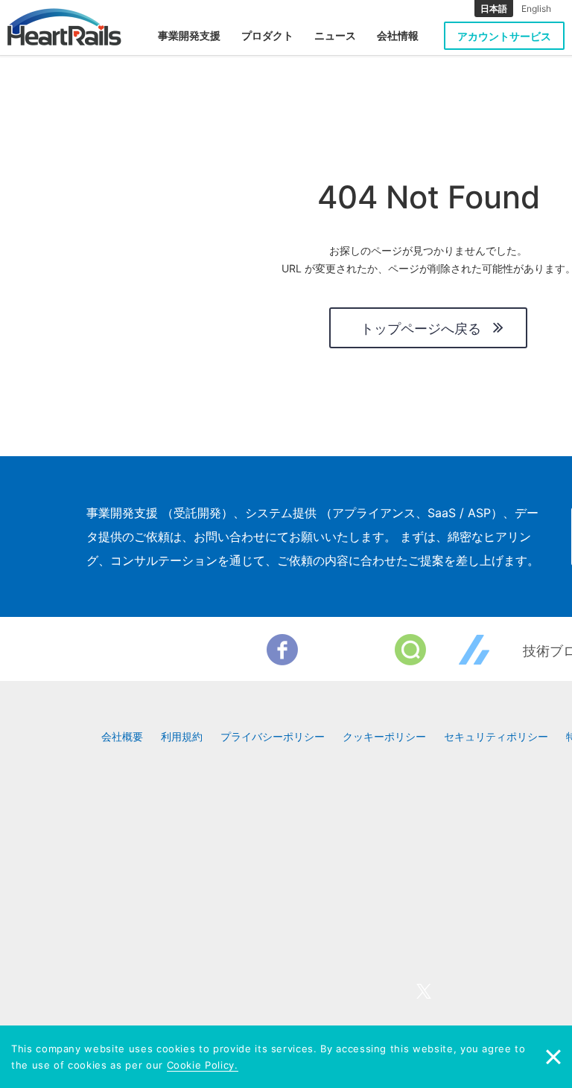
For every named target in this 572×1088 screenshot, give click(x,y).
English (536, 8)
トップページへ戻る (420, 328)
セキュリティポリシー (496, 736)
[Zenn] (474, 649)
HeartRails (64, 26)
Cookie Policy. (202, 1065)
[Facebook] (282, 649)
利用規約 (182, 736)
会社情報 (398, 35)
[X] (346, 649)
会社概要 (122, 736)
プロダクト (267, 35)
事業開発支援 (189, 35)
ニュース (335, 35)
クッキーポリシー (384, 736)
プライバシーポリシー (272, 736)
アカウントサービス (504, 36)
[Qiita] (410, 649)
